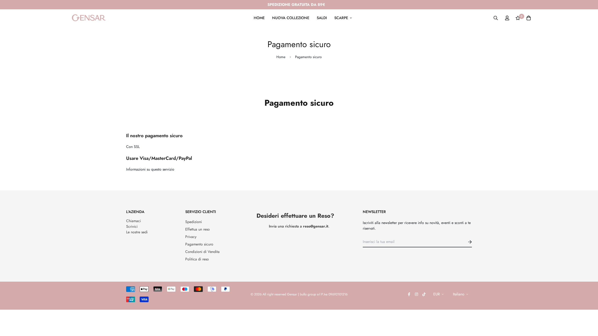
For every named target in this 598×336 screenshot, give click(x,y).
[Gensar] (89, 17)
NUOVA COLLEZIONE (290, 18)
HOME (259, 18)
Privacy (190, 236)
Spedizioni (193, 221)
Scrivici (132, 226)
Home (280, 57)
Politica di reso (197, 259)
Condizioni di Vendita (202, 251)
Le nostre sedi (137, 232)
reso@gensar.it (315, 226)
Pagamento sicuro (199, 244)
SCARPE (341, 18)
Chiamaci (133, 221)
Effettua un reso (197, 229)
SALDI (322, 18)
